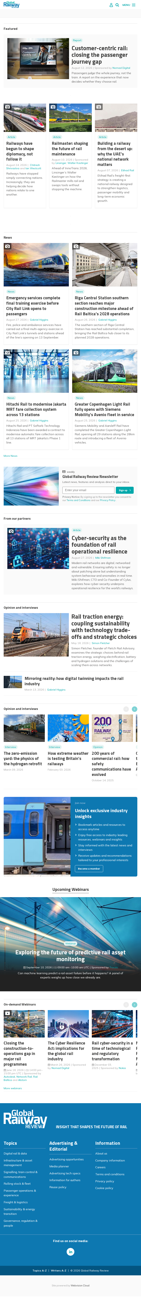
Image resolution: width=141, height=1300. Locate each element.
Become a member (89, 869)
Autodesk (9, 1076)
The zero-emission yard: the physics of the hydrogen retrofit (23, 758)
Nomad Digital (121, 68)
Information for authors (64, 1180)
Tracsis (113, 967)
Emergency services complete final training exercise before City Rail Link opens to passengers (33, 306)
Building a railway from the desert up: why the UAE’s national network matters (114, 154)
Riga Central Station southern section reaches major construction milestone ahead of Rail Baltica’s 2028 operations (104, 306)
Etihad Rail (127, 170)
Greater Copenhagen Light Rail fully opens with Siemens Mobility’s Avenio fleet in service (104, 409)
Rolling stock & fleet (17, 1183)
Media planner (59, 1166)
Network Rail (24, 1076)
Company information (110, 1160)
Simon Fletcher (101, 643)
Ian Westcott (33, 168)
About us (101, 1153)
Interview (10, 747)
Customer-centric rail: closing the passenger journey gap (100, 54)
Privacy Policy (108, 500)
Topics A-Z (39, 1270)
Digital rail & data (15, 1153)
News (11, 291)
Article (11, 137)
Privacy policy (104, 1181)
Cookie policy (104, 1188)
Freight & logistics (16, 1202)
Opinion (98, 747)
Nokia (122, 1068)
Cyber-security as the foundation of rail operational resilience (99, 544)
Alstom (22, 1080)
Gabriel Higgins (39, 319)
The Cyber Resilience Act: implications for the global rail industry (66, 1051)
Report (77, 40)
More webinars (13, 1088)
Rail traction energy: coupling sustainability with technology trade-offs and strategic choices (104, 626)
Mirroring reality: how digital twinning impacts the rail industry (74, 681)
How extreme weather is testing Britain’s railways (68, 758)
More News (10, 455)
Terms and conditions (109, 1174)
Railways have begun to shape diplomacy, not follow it (20, 151)
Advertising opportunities (66, 1159)
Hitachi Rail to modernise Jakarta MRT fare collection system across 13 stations (36, 409)
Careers (100, 1167)
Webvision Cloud (80, 1285)
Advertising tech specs (64, 1173)
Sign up (123, 490)
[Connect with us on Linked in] (70, 1252)
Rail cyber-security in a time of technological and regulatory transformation (112, 1051)
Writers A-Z (58, 1270)
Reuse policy (57, 1187)
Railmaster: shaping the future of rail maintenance (70, 148)
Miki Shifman (103, 557)
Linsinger (61, 163)
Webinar (70, 943)
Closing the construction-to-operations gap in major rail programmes (19, 1053)
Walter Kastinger (78, 163)
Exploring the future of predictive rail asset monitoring (70, 956)
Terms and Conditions (79, 500)
